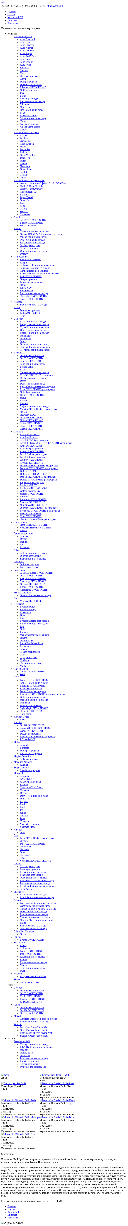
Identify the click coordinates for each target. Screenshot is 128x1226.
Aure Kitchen (26, 47)
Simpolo (18, 1024)
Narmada (24, 849)
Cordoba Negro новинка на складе (38, 908)
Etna (22, 618)
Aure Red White (28, 56)
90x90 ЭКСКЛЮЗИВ (31, 575)
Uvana (23, 970)
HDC (16, 677)
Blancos (24, 369)
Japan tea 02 (26, 194)
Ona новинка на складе (32, 239)
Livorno (24, 496)
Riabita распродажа (30, 1061)
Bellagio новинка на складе (34, 324)
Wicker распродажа (30, 124)
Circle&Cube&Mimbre (31, 189)
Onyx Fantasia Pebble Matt (33, 1030)
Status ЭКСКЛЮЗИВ (31, 423)
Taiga (22, 654)
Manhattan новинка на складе (35, 917)
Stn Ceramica (20, 942)
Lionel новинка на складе (33, 962)
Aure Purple (26, 53)
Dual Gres (19, 561)
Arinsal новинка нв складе (34, 683)
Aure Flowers (27, 45)
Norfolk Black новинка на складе (37, 920)
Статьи (11, 14)
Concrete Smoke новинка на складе (38, 1018)
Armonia (24, 776)
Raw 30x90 (26, 287)
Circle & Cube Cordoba (32, 186)
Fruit (22, 807)
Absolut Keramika (23, 36)
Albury (23, 945)
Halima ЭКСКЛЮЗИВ (32, 395)
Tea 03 (23, 172)
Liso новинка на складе (32, 101)
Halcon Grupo (21, 668)
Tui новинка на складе (32, 663)
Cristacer (18, 550)
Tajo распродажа (28, 657)
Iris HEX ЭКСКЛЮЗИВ (33, 843)
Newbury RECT (28, 414)
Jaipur (23, 397)
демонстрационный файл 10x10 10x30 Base (43, 183)
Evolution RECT (28, 485)
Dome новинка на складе (33, 330)
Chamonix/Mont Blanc (31, 787)
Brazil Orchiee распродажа (33, 454)
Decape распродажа (30, 733)
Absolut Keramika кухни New (29, 180)
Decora (23, 539)
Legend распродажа (30, 98)
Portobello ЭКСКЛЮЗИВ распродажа (40, 510)
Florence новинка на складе (34, 333)
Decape (23, 793)
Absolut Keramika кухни (26, 132)
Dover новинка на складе (33, 911)
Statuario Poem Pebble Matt (33, 1035)
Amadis (17, 217)
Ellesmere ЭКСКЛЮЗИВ (33, 87)
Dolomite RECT (28, 471)
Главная (11, 11)
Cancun (24, 70)
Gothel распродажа (30, 392)
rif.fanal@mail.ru (55, 6)
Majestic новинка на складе (34, 406)
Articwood (25, 948)
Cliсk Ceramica (21, 522)
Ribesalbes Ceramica (24, 931)
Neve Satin (25, 338)
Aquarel (24, 745)
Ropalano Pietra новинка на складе (38, 886)
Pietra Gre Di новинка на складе (37, 880)
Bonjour (24, 784)
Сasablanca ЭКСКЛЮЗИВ (34, 589)
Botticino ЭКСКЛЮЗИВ (33, 685)
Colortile (18, 987)
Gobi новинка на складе (32, 697)
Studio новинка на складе (33, 304)
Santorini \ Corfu (28, 115)
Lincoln (24, 403)
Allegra (23, 262)
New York (25, 1055)
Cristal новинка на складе (33, 378)
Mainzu (17, 742)
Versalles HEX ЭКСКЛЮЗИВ (35, 860)
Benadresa (19, 352)
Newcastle (25, 107)
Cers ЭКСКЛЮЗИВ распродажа (37, 375)
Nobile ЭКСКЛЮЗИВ (31, 420)
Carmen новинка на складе (34, 270)
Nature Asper (26, 640)
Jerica (23, 810)
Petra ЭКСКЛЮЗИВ (31, 705)
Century (24, 841)
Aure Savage (26, 62)
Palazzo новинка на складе (34, 1058)
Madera (23, 965)
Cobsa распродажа (23, 533)
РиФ (3, 2)
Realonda (18, 900)
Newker (18, 829)
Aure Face (25, 42)
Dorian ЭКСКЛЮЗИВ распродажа (38, 476)
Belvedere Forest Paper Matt (34, 1027)
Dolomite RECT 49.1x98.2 (33, 474)
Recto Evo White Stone (31, 643)
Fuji (22, 626)
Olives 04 (25, 200)
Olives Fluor (26, 169)
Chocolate (25, 214)
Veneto (23, 530)
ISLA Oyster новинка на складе (36, 1047)
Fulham (23, 152)
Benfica (24, 138)
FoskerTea (25, 149)
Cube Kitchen (27, 143)
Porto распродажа (29, 567)
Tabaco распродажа (30, 651)
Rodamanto (25, 646)
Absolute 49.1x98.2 (29, 434)
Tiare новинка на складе (32, 968)
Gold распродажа (29, 90)
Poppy (23, 203)
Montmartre (26, 335)
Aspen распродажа (29, 982)
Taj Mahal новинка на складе (35, 349)
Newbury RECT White (31, 417)
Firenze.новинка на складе (34, 914)
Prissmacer (19, 891)
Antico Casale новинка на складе (37, 265)
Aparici (17, 228)
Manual (23, 541)
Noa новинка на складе (32, 110)
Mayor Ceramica (22, 767)
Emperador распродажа (32, 482)
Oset (16, 835)
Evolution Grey (27, 606)
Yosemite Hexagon (29, 824)
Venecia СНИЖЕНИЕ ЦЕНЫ (35, 527)
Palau (22, 112)
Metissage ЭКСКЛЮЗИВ (33, 581)
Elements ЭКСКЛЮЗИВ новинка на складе (43, 694)
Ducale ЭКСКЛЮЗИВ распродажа (38, 479)
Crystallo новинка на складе (34, 327)
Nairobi (23, 412)
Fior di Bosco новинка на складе (37, 897)
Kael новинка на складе (32, 956)
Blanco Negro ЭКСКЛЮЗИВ (35, 680)
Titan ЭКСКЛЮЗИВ (31, 516)
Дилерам (12, 20)
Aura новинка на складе (32, 364)
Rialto (23, 922)
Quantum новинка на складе (35, 344)
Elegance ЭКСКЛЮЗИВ (33, 578)
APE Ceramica (21, 256)
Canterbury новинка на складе (36, 906)
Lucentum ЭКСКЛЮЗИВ (33, 499)
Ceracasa (18, 431)
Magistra (24, 1049)
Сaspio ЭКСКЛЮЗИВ (31, 428)
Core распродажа (29, 76)
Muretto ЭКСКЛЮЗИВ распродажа (38, 409)
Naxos (23, 285)
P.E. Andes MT (27, 739)
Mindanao (25, 104)
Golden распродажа (30, 491)
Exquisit (24, 801)
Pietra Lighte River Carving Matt (36, 1033)
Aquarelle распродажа (31, 448)
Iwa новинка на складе (32, 282)
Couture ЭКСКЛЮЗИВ (32, 460)
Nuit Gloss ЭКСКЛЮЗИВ (33, 505)
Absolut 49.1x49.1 (29, 437)
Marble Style (26, 1052)
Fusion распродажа (30, 869)
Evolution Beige (28, 609)
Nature (23, 637)
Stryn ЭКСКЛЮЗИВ (31, 426)
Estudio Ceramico (22, 592)
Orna (22, 832)
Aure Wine (25, 64)
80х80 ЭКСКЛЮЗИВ (31, 358)
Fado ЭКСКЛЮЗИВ (31, 276)
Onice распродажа (29, 564)
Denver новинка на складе (34, 795)
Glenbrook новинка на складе (35, 595)
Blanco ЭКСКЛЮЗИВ (32, 951)
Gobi (22, 629)
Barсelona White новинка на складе (38, 903)
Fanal (16, 598)
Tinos (22, 858)
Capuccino (25, 141)
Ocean (23, 934)
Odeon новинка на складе (33, 877)
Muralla (24, 815)
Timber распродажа (30, 1064)
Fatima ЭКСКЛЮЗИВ (31, 313)
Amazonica (25, 612)
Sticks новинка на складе (33, 118)
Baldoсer (18, 318)
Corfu (23, 78)
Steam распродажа (29, 248)
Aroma (23, 135)
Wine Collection (28, 225)
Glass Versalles (27, 155)
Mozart (17, 1016)
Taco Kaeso (26, 889)
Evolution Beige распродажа (34, 620)
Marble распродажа (30, 770)
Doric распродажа (29, 750)
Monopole (19, 773)
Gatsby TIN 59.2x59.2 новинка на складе (41, 234)
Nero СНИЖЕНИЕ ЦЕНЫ (34, 524)
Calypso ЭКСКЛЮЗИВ (32, 671)
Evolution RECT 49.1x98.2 (33, 488)
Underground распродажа (33, 1066)
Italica (17, 1004)
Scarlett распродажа (30, 245)
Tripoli (23, 177)
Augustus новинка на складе (35, 268)
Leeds (23, 719)
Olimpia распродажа (30, 556)
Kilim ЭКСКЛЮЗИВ (31, 1001)
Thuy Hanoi (26, 714)
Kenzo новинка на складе (33, 872)
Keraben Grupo (21, 716)
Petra (22, 818)
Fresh (22, 804)
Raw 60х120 (26, 290)
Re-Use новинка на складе (34, 293)
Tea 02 (23, 208)
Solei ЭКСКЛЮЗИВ (31, 513)
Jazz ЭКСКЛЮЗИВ (30, 954)
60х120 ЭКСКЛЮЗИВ (32, 355)
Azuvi (17, 307)
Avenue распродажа (30, 781)
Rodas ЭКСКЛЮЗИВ (31, 587)
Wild (22, 674)
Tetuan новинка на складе (33, 928)
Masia (23, 160)
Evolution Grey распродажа (34, 623)
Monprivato (26, 846)
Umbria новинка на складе (34, 251)
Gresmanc (19, 603)
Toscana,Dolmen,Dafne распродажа (38, 519)
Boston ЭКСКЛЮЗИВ (32, 222)
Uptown (24, 253)
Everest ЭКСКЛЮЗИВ (32, 939)
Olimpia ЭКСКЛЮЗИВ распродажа (39, 508)
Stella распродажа (29, 759)
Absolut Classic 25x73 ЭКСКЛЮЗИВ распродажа (46, 443)
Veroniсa (24, 821)
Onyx (23, 341)
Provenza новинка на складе (35, 883)
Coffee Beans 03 (28, 191)
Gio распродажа (28, 279)
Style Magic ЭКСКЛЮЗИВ (34, 708)
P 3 (21, 544)
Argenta (18, 301)
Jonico (23, 812)
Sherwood (25, 855)
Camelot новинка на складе (34, 372)
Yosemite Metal (27, 826)
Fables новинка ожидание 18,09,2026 (39, 273)
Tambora (24, 660)
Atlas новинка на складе (33, 894)
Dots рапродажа (28, 81)
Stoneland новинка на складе (35, 347)
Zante (23, 129)
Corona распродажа (30, 866)
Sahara (23, 649)
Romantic (25, 547)
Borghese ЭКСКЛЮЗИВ (33, 976)
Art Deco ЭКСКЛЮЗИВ (33, 220)
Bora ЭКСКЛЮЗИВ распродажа (37, 838)
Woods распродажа (30, 126)
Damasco (24, 146)
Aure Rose (25, 59)
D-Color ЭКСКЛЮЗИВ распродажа (39, 465)
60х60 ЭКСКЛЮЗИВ (31, 993)
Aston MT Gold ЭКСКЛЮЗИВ (36, 728)
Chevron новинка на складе (34, 231)
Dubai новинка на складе (33, 383)
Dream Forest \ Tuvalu (31, 84)
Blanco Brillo (26, 366)
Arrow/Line (26, 779)
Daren (23, 380)
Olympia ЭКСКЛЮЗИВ (32, 584)
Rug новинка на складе (32, 242)
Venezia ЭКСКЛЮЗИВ (32, 601)
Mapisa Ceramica (22, 756)
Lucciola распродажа (31, 753)
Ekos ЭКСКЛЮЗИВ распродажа (37, 389)
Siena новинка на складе (33, 925)
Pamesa (17, 863)
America (24, 536)
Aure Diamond (27, 39)
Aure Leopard (27, 50)
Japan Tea (25, 158)
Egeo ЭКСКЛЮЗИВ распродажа (37, 386)
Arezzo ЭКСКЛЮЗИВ (32, 451)
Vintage (24, 121)
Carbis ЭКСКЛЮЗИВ (31, 731)
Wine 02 (24, 211)
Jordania (24, 632)
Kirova (23, 959)
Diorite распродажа (30, 310)
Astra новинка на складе (33, 321)
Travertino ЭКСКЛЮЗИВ (33, 296)
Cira (22, 73)
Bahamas (24, 67)
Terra (22, 316)
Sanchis (17, 937)
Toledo (23, 174)
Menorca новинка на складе (34, 635)
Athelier (24, 764)
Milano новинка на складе (33, 237)
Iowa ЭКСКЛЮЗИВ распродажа (37, 736)
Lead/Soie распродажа (31, 874)
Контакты (12, 23)
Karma (23, 400)
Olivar (23, 852)
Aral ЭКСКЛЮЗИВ (30, 361)
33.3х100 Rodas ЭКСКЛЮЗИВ (36, 572)
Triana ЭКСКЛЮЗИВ (31, 299)
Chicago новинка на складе (34, 1044)
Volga (23, 666)
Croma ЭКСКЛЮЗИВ (31, 462)
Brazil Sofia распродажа (32, 457)
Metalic (23, 163)
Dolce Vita (25, 798)
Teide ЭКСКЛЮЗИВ (31, 711)
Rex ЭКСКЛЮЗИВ (30, 259)
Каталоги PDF (15, 17)
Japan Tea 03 (26, 197)
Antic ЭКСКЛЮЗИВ (31, 445)
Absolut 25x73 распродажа (34, 440)
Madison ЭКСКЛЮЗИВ (32, 502)
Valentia (18, 973)
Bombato (24, 747)
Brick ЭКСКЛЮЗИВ (31, 688)
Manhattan (25, 702)
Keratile (18, 722)
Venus (17, 979)
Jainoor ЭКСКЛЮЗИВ (32, 493)
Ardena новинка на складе (34, 553)
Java (22, 93)
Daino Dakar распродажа (33, 691)
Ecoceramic (19, 570)
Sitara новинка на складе (33, 558)
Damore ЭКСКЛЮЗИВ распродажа (39, 468)
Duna (22, 615)
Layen (23, 95)
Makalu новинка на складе (34, 699)
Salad (22, 205)
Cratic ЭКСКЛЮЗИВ (31, 996)
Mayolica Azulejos (23, 762)
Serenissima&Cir (22, 1041)
